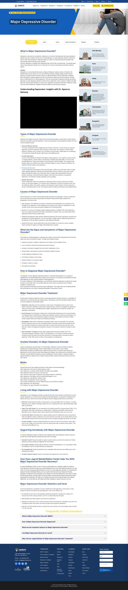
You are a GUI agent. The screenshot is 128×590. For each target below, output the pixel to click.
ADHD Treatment (44, 552)
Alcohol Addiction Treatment (47, 554)
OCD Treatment (44, 565)
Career (109, 1)
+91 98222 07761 (108, 5)
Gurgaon (70, 560)
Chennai (70, 557)
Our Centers (68, 5)
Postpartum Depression (28, 168)
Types (44, 42)
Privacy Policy (54, 586)
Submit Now (106, 570)
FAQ (83, 562)
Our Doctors (85, 570)
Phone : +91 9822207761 (22, 558)
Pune (69, 576)
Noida (69, 570)
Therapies (59, 5)
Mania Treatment (44, 562)
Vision (83, 573)
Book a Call (96, 5)
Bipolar (58, 554)
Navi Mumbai (71, 568)
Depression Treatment (45, 560)
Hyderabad (71, 562)
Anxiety (59, 552)
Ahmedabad (71, 552)
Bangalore (70, 554)
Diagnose (83, 42)
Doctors (83, 5)
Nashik (70, 573)
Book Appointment (32, 1)
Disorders (51, 5)
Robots (75, 586)
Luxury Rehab (20, 1)
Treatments (43, 5)
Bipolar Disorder (44, 557)
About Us (35, 5)
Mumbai (70, 565)
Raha (82, 1)
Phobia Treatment (44, 568)
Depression (60, 557)
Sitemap (71, 586)
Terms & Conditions (63, 586)
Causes (57, 42)
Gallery (103, 1)
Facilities (75, 5)
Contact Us (85, 560)
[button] (64, 516)
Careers (84, 554)
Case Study (90, 1)
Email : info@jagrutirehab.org (23, 560)
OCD (58, 564)
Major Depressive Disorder (31, 42)
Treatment (96, 42)
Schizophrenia (43, 570)
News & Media (85, 568)
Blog (97, 1)
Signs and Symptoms (70, 42)
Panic (58, 566)
